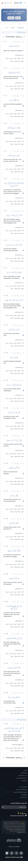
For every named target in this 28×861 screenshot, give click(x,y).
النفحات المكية (17, 61)
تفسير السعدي (23, 797)
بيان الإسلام (24, 795)
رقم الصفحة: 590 (21, 720)
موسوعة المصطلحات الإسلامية (20, 792)
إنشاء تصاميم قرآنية (22, 775)
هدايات (11, 61)
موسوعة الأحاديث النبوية (22, 789)
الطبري (22, 61)
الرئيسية (25, 770)
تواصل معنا (24, 781)
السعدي (10, 58)
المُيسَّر (18, 58)
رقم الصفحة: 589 (21, 32)
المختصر (14, 58)
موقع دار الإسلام (23, 787)
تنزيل (18, 18)
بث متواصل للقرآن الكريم (21, 778)
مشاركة (12, 18)
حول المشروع (24, 773)
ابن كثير (7, 58)
